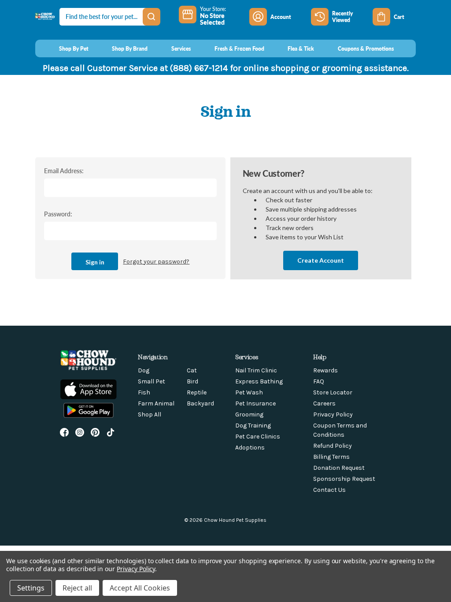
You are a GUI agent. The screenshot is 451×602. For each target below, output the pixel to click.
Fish (144, 392)
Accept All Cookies (140, 588)
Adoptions (250, 447)
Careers (324, 403)
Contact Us (329, 490)
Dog (143, 370)
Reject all (77, 588)
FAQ (318, 381)
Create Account (320, 260)
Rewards (325, 370)
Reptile (197, 392)
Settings (30, 588)
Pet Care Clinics (257, 436)
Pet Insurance (255, 403)
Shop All (149, 414)
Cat (192, 370)
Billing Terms (331, 457)
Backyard (200, 403)
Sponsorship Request (344, 479)
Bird (192, 381)
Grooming (249, 414)
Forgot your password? (156, 261)
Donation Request (339, 468)
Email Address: (64, 170)
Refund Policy (332, 446)
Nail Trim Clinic (256, 370)
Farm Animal (156, 403)
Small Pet (151, 381)
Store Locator (332, 392)
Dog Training (253, 425)
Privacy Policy (333, 414)
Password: (58, 213)
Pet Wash (249, 392)
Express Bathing (259, 381)
